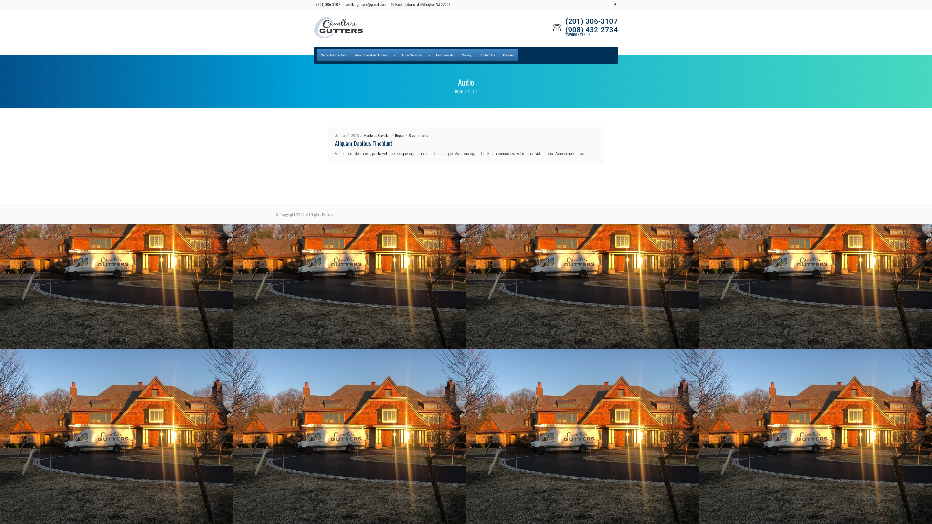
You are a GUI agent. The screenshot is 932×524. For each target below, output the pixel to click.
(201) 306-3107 (328, 4)
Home (459, 92)
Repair (400, 135)
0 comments (418, 135)
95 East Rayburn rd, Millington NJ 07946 (420, 4)
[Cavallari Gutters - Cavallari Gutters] (338, 27)
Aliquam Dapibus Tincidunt (363, 143)
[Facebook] (615, 5)
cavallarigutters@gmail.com (365, 4)
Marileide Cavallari (377, 135)
